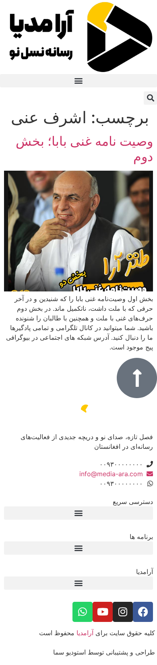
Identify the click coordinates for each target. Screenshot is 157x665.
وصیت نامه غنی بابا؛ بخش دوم (84, 148)
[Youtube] (103, 612)
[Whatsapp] (82, 612)
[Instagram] (123, 612)
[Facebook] (143, 612)
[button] (78, 80)
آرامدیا (84, 633)
